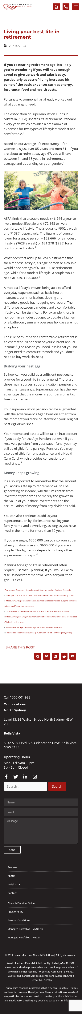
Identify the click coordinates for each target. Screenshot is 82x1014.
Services (12, 867)
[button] (75, 6)
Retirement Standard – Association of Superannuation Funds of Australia (38, 590)
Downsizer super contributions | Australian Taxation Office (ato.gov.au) (39, 632)
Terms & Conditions (19, 920)
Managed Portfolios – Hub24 (24, 937)
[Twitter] (15, 776)
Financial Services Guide (21, 903)
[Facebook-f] (6, 776)
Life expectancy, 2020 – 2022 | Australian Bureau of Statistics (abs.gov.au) (39, 595)
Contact (12, 893)
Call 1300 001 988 (17, 697)
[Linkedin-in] (25, 776)
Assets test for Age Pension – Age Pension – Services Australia (34, 627)
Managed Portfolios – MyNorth (25, 929)
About (11, 875)
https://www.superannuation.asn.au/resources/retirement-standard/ (37, 611)
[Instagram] (34, 776)
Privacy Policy (15, 911)
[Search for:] (26, 786)
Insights (12, 884)
